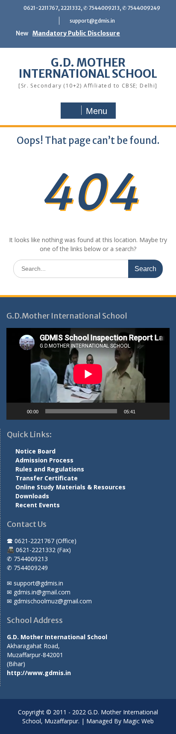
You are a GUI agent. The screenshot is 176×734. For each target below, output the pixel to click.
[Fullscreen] (158, 411)
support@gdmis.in (92, 21)
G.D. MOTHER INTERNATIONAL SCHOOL (88, 68)
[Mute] (145, 411)
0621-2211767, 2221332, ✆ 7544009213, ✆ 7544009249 (91, 8)
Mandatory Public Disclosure (76, 33)
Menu (96, 111)
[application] (88, 374)
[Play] (17, 411)
